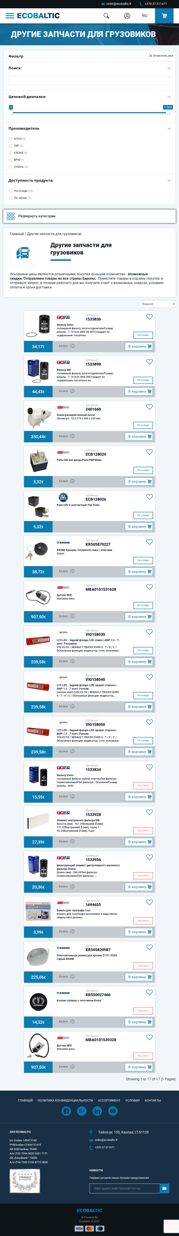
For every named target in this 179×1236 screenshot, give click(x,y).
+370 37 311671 (156, 3)
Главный (17, 234)
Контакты (153, 1100)
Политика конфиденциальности (65, 1100)
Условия (132, 1100)
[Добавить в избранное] (149, 317)
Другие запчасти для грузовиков (54, 234)
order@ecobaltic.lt (118, 3)
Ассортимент (109, 1100)
